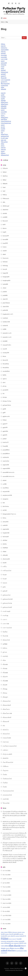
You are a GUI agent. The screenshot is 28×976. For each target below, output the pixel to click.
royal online (6, 461)
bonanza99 (6, 236)
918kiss (3, 44)
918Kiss (5, 194)
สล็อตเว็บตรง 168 (7, 713)
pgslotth (5, 435)
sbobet (4, 480)
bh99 (4, 224)
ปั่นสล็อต (5, 632)
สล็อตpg (5, 689)
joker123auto (6, 303)
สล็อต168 (3, 89)
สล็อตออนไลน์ (5, 155)
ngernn (5, 378)
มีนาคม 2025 (6, 911)
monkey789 (6, 352)
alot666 (5, 213)
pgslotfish (5, 431)
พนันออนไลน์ (6, 640)
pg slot (3, 127)
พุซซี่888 (5, 644)
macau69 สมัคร (7, 345)
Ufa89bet (5, 547)
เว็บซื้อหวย (5, 766)
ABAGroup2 (6, 206)
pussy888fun (6, 450)
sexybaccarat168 (7, 495)
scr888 (4, 484)
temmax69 (6, 536)
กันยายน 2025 (6, 887)
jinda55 (3, 97)
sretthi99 (5, 525)
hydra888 (5, 284)
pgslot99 (5, 427)
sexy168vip (6, 488)
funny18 (5, 269)
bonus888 (5, 239)
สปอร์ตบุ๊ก (5, 656)
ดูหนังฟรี (3, 53)
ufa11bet (5, 540)
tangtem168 (6, 533)
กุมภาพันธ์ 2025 (7, 915)
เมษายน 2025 (6, 907)
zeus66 (4, 562)
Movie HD (5, 360)
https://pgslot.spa (6, 123)
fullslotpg (3, 65)
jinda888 (5, 295)
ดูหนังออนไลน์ (5, 136)
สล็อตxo (3, 153)
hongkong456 (6, 280)
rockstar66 (6, 457)
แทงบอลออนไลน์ (7, 795)
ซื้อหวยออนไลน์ (5, 83)
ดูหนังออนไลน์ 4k (7, 603)
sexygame (5, 499)
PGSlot (5, 420)
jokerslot (3, 149)
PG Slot (5, 397)
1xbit (4, 191)
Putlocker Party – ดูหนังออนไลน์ (14, 9)
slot (2, 132)
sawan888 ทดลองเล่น (8, 472)
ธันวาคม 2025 (6, 874)
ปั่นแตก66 (3, 78)
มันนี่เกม (5, 648)
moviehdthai (6, 371)
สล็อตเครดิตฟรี (7, 705)
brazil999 (5, 243)
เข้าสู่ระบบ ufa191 (7, 754)
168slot (5, 172)
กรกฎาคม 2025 (7, 895)
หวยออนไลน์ (4, 85)
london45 (5, 325)
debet (4, 254)
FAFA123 (5, 262)
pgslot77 (3, 76)
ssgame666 (6, 529)
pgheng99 (4, 63)
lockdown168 (6, 321)
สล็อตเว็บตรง (4, 102)
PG (3, 393)
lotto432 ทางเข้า (7, 333)
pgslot (3, 61)
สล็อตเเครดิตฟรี (7, 717)
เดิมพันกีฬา (6, 758)
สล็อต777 (5, 676)
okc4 (4, 382)
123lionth (5, 168)
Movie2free (6, 364)
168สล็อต (5, 176)
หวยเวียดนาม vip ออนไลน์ (9, 746)
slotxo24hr (6, 521)
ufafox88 (5, 555)
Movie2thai (6, 367)
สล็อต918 (7, 948)
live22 (2, 66)
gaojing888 (16, 934)
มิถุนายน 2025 (6, 899)
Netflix (4, 375)
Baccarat (5, 221)
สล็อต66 (3, 100)
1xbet (4, 187)
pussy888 (4, 55)
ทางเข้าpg (5, 615)
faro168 (3, 934)
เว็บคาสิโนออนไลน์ (8, 762)
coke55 (5, 250)
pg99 (4, 412)
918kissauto (6, 198)
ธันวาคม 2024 (6, 923)
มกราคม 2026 (6, 870)
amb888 (5, 217)
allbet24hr (5, 209)
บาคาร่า (3, 114)
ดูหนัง (2, 68)
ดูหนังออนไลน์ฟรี (7, 607)
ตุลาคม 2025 (6, 883)
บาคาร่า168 (4, 59)
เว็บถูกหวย (5, 770)
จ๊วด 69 (4, 574)
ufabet (4, 551)
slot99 (3, 98)
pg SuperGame (7, 405)
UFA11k (5, 544)
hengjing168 (6, 276)
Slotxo (4, 518)
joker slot (3, 140)
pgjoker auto (6, 416)
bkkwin (5, 228)
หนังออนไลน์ (4, 72)
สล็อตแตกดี (6, 721)
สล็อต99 (5, 685)
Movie (4, 356)
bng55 (4, 232)
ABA (4, 202)
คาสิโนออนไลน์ (7, 570)
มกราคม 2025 (6, 919)
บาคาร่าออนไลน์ (5, 80)
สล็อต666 (5, 672)
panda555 (5, 390)
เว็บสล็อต (5, 782)
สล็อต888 (3, 106)
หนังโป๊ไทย (4, 119)
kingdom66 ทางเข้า (8, 314)
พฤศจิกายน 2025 (7, 879)
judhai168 (5, 310)
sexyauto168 (6, 491)
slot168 (5, 510)
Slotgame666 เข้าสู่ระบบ (9, 514)
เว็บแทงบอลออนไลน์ (8, 791)
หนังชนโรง (4, 48)
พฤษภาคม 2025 (7, 903)
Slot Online (6, 506)
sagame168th (5, 50)
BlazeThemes (19, 970)
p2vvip (4, 386)
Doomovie (5, 258)
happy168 (5, 273)
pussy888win (6, 453)
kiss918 (3, 129)
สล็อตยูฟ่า (5, 697)
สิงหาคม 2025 (6, 891)
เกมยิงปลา (5, 750)
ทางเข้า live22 (6, 611)
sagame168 (6, 464)
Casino (4, 247)
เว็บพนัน (5, 774)
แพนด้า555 (6, 799)
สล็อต (2, 87)
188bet (4, 180)
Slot (4, 502)
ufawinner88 (6, 559)
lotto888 (5, 341)
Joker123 (5, 299)
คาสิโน (5, 566)
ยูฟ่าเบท (5, 652)
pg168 (2, 95)
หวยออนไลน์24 (7, 738)
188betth (5, 183)
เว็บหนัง (5, 787)
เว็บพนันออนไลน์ (7, 778)
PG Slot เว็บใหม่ (7, 401)
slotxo (2, 115)
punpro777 (4, 82)
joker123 (3, 46)
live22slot (5, 318)
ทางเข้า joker (4, 138)
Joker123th (6, 306)
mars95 (5, 349)
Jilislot (4, 288)
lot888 (4, 329)
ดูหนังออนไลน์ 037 (8, 599)
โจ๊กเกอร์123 (4, 142)
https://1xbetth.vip (6, 121)
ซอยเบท (5, 583)
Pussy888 (5, 446)
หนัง (4, 725)
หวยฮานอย (6, 742)
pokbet (4, 438)
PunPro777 (6, 442)
